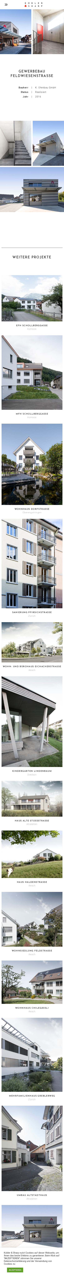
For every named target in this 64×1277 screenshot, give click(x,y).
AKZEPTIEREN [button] (15, 1270)
